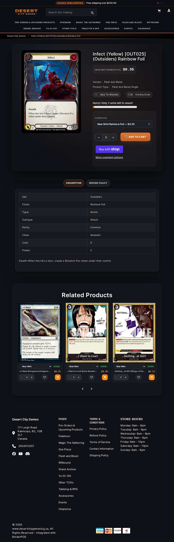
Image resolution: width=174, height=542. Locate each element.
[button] (160, 12)
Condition (101, 118)
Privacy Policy (98, 428)
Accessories (66, 495)
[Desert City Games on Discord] (28, 453)
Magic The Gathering (71, 442)
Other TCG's (66, 482)
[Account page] (170, 11)
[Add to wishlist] (45, 377)
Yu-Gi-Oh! (65, 475)
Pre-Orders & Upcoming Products (71, 427)
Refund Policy (98, 435)
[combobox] (71, 12)
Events (63, 502)
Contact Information (102, 448)
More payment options (109, 157)
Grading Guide (142, 94)
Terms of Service (100, 442)
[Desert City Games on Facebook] (15, 453)
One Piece (65, 449)
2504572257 (26, 446)
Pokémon (64, 436)
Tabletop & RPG (68, 489)
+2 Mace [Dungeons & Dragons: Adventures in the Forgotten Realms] (33, 371)
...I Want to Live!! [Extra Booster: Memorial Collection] (80, 371)
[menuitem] (35, 22)
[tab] (73, 183)
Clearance (65, 509)
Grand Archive (67, 469)
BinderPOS (19, 536)
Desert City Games (25, 419)
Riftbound (65, 462)
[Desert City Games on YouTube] (22, 453)
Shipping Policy (99, 455)
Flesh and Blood (68, 456)
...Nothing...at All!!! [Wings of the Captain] (128, 371)
